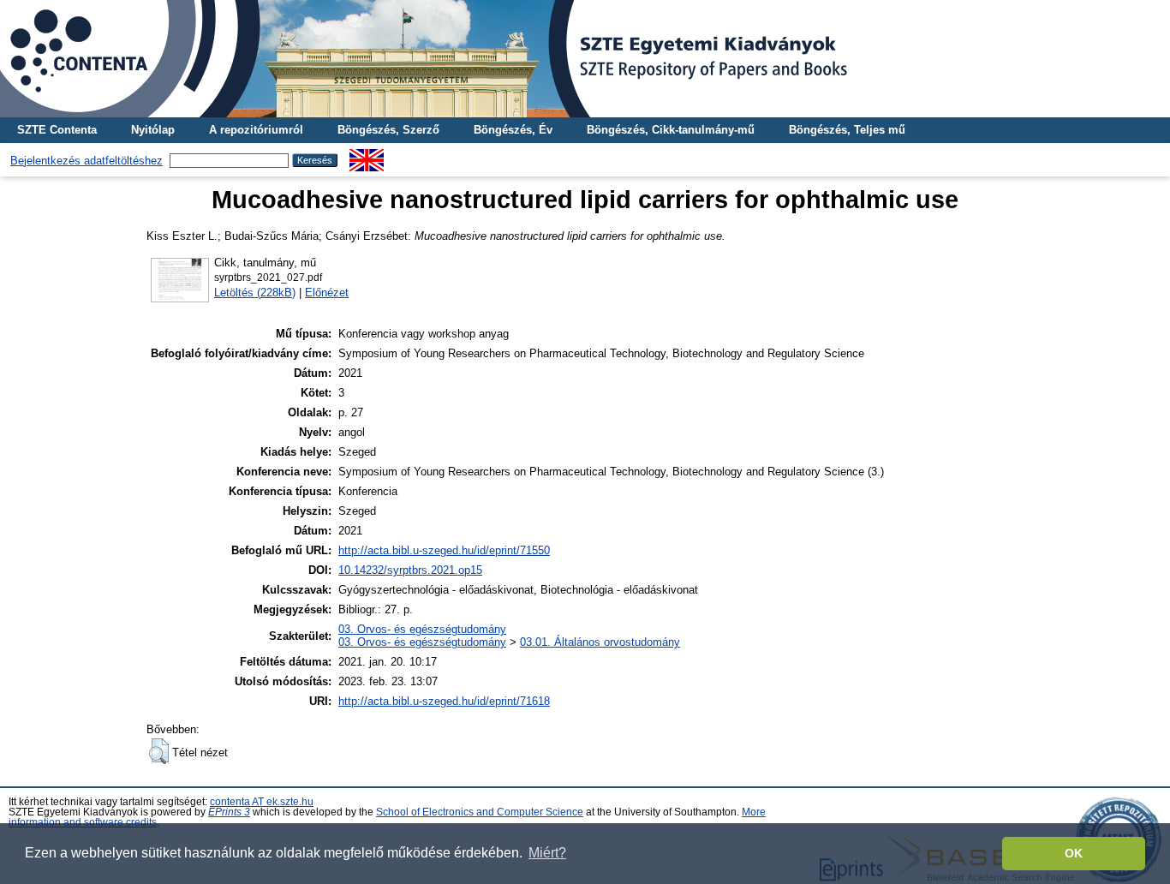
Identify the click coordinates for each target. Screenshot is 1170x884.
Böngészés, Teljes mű (847, 129)
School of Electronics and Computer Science (479, 812)
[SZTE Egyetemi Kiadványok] (585, 58)
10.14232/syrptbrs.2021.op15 (410, 570)
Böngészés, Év (513, 129)
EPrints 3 (229, 812)
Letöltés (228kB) (254, 292)
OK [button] (1074, 853)
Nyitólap (153, 129)
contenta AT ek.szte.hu (261, 802)
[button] (159, 751)
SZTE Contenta (57, 129)
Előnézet (327, 292)
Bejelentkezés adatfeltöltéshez (86, 160)
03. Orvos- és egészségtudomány (422, 629)
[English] (366, 155)
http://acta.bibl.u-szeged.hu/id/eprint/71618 (444, 701)
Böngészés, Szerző (388, 129)
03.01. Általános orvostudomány (600, 642)
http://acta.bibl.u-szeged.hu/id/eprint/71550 (444, 550)
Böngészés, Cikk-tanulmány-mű (671, 129)
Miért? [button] (547, 852)
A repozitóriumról (256, 129)
